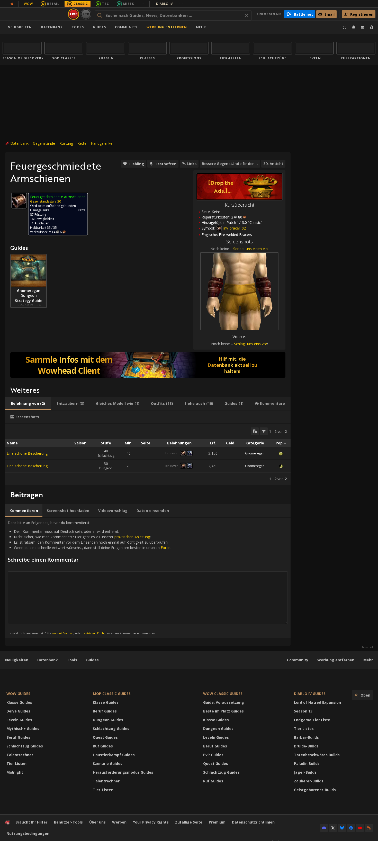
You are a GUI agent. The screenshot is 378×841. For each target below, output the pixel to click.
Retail (53, 4)
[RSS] (369, 828)
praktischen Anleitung (132, 536)
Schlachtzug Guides (24, 746)
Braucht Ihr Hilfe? (31, 822)
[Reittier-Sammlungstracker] (147, 365)
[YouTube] (360, 828)
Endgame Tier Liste (312, 719)
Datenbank (52, 27)
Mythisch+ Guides (22, 728)
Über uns (97, 822)
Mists (128, 4)
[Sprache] (371, 27)
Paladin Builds (307, 763)
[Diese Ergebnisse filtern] (264, 431)
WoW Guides (18, 693)
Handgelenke (101, 143)
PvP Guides (213, 754)
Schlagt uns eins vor (250, 343)
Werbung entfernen (167, 27)
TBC (105, 4)
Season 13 (303, 711)
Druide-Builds (306, 746)
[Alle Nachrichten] (12, 4)
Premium (217, 822)
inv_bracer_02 (234, 228)
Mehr (368, 659)
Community (126, 27)
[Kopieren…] (255, 431)
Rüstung (66, 143)
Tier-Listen (103, 789)
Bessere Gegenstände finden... (230, 163)
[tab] (28, 403)
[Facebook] (351, 828)
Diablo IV (169, 4)
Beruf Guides (18, 737)
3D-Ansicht (273, 163)
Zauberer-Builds (308, 781)
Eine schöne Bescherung (27, 453)
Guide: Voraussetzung (223, 702)
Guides (99, 27)
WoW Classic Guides (222, 693)
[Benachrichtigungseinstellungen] (353, 27)
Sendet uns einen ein (250, 248)
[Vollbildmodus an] (344, 27)
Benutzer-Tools (68, 822)
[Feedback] (362, 27)
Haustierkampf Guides (114, 754)
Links (191, 163)
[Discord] (324, 828)
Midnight (14, 772)
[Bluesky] (342, 828)
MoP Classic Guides (112, 693)
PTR (86, 14)
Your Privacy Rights (151, 822)
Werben (119, 822)
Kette (81, 143)
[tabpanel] (148, 454)
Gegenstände (44, 143)
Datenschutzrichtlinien (253, 822)
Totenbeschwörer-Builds (317, 754)
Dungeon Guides (108, 719)
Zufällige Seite (188, 822)
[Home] (34, 14)
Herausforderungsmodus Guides (123, 772)
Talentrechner (19, 754)
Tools (72, 659)
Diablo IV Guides (310, 693)
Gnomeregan (254, 453)
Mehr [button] (201, 27)
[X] (333, 828)
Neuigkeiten (20, 27)
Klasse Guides (19, 702)
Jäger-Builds (305, 772)
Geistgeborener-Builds (315, 789)
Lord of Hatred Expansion (317, 702)
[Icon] (19, 201)
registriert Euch (93, 633)
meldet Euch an (63, 633)
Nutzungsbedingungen (27, 833)
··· (142, 4)
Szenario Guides (107, 763)
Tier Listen (16, 763)
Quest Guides (105, 737)
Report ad (367, 647)
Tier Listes (304, 728)
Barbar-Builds (306, 737)
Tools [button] (78, 27)
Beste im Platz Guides (223, 711)
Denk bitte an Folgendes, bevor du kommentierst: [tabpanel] (89, 577)
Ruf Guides (103, 746)
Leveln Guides (19, 719)
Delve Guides (18, 711)
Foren (165, 547)
